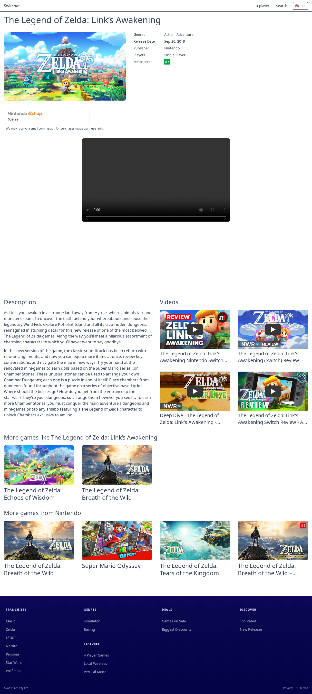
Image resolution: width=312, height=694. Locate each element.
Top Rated (248, 621)
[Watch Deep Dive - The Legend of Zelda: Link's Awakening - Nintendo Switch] (195, 391)
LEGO (10, 637)
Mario (10, 621)
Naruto (11, 646)
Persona (12, 654)
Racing (89, 629)
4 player (262, 5)
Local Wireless (95, 663)
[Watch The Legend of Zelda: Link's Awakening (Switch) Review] (273, 329)
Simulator (92, 621)
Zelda (10, 629)
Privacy (288, 688)
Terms (304, 688)
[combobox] (300, 6)
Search (281, 5)
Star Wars (14, 662)
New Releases (251, 629)
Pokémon (13, 670)
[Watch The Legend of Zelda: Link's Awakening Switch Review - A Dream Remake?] (273, 391)
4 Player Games (96, 655)
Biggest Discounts (176, 629)
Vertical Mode (95, 671)
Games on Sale (174, 621)
